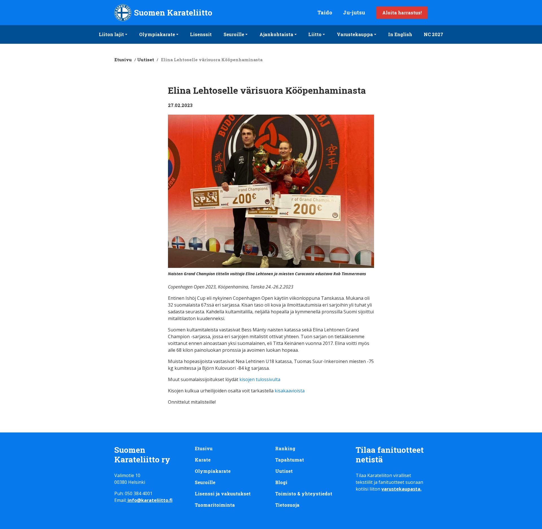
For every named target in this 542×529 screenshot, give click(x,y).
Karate (203, 460)
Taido (324, 12)
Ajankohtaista (276, 34)
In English (400, 34)
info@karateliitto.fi (150, 500)
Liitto (315, 34)
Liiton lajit (111, 34)
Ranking (285, 448)
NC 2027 (433, 34)
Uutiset (145, 59)
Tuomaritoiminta (215, 505)
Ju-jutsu (354, 12)
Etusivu (123, 59)
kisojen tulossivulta (259, 379)
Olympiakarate (157, 34)
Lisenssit (201, 34)
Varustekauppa (355, 34)
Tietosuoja (287, 505)
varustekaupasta (400, 489)
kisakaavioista (290, 391)
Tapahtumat (289, 460)
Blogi (281, 482)
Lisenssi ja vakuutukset (223, 494)
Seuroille (234, 34)
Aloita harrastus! (402, 13)
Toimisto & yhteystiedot (303, 494)
